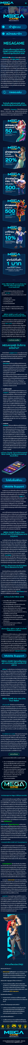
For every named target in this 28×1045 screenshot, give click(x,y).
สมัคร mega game (14, 991)
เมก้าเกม (4, 669)
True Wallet (8, 555)
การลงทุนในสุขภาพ (7, 864)
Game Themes (20, 591)
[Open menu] (26, 3)
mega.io (21, 496)
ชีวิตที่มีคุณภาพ (8, 821)
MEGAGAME (11, 880)
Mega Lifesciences (14, 824)
